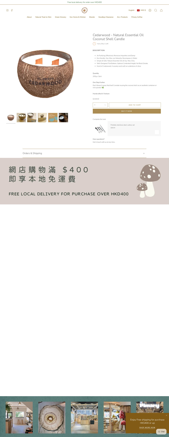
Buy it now (126, 111)
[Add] (157, 132)
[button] (29, 17)
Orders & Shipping (32, 153)
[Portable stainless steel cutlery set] (100, 128)
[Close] (166, 415)
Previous (6, 72)
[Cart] (161, 10)
